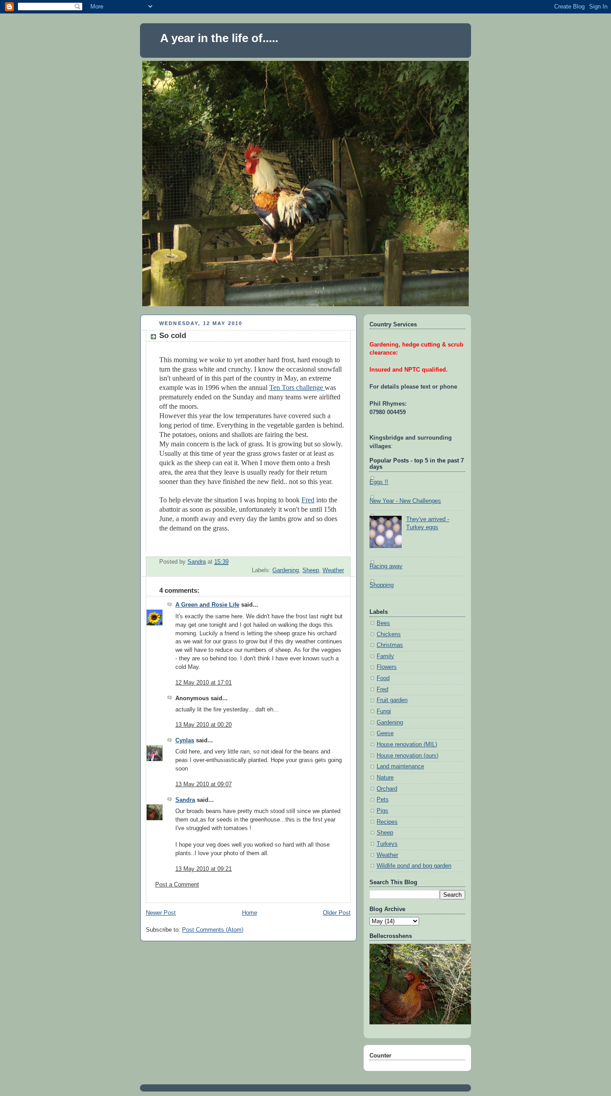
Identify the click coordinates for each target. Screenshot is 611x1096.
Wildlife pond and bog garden (414, 866)
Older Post (337, 913)
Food (383, 678)
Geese (385, 733)
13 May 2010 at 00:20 (203, 725)
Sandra (185, 800)
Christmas (390, 645)
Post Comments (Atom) (212, 930)
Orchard (387, 789)
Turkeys (387, 844)
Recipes (387, 822)
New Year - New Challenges (405, 501)
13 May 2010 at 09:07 (203, 784)
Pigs (382, 811)
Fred (307, 500)
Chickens (389, 634)
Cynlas (184, 740)
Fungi (384, 711)
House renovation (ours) (407, 756)
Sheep (310, 570)
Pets (383, 799)
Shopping (381, 585)
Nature (385, 778)
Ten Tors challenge (297, 387)
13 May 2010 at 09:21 (203, 869)
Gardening (285, 570)
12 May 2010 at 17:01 (203, 683)
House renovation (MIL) (407, 744)
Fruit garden (392, 700)
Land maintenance (400, 766)
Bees (383, 623)
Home (249, 913)
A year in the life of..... (219, 38)
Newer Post (161, 913)
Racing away (386, 566)
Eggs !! (378, 482)
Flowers (387, 667)
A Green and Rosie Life (207, 605)
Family (385, 656)
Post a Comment (177, 885)
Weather (333, 570)
